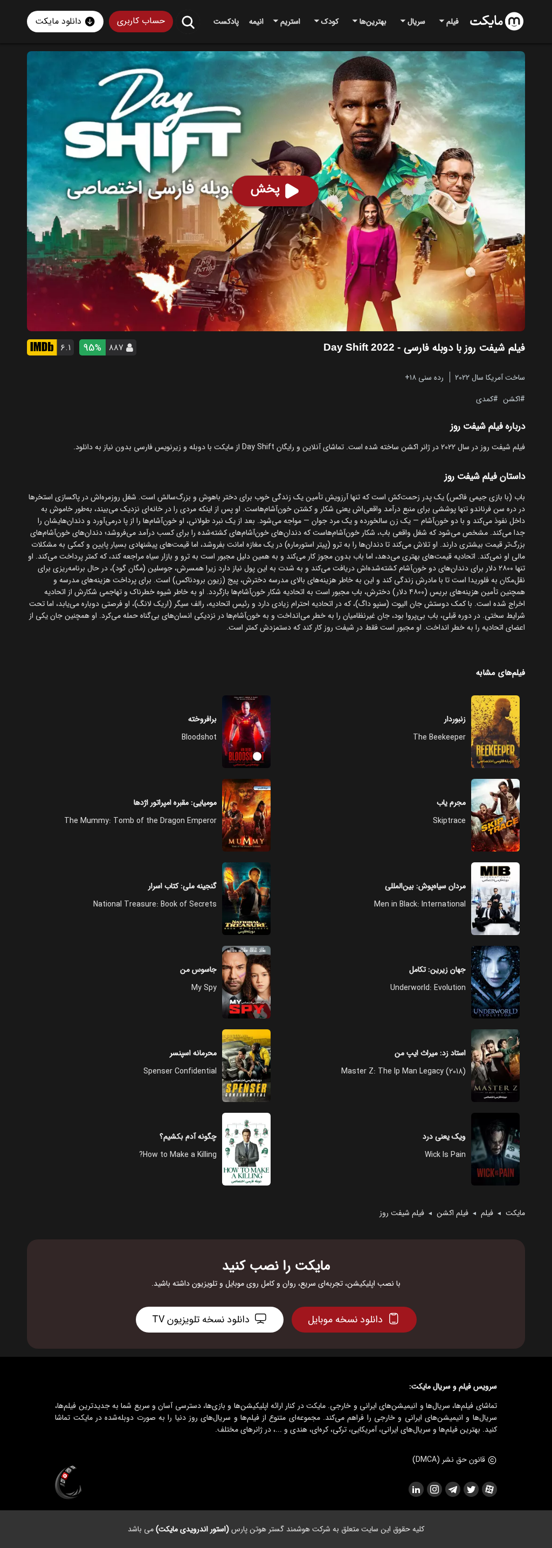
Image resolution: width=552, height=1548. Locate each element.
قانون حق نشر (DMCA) (448, 1460)
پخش (265, 189)
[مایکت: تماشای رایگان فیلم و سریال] (496, 21)
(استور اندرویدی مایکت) (192, 1529)
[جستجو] (188, 22)
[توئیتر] (471, 1489)
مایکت (515, 1213)
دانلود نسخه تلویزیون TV (201, 1319)
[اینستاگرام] (434, 1489)
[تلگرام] (452, 1489)
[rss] (416, 1489)
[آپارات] (489, 1489)
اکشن (511, 398)
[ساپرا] (68, 1483)
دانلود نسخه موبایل (345, 1319)
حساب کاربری (141, 20)
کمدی (484, 398)
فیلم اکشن (452, 1213)
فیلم (487, 1213)
